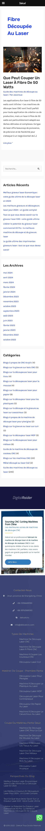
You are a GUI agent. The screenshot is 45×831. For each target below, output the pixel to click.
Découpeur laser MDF (30, 691)
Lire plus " (8, 142)
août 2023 (8, 315)
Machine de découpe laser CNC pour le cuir (30, 729)
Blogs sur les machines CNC (16, 458)
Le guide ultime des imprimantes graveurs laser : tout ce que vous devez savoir (21, 245)
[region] (22, 542)
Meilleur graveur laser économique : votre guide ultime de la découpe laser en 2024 (21, 196)
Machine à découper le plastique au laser (31, 684)
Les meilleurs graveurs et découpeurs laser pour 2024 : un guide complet (21, 792)
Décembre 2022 (11, 334)
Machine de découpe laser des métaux (30, 752)
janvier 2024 (9, 292)
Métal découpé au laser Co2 (16, 463)
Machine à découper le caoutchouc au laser (31, 712)
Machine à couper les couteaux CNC (30, 655)
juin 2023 (7, 320)
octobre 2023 (9, 306)
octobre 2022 (9, 339)
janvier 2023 (9, 330)
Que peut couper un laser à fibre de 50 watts (21, 82)
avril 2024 (8, 277)
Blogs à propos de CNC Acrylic (17, 362)
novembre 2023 (10, 301)
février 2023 (9, 325)
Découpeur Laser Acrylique (27, 767)
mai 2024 (7, 272)
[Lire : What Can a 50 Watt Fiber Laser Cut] (22, 59)
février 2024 (9, 287)
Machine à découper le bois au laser (31, 759)
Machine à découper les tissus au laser (29, 744)
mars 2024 (8, 282)
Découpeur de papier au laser (30, 705)
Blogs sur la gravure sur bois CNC (19, 367)
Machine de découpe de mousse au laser (30, 736)
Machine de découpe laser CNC (30, 640)
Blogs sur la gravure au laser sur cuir (20, 426)
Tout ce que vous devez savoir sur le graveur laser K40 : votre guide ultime (22, 800)
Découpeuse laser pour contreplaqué (31, 697)
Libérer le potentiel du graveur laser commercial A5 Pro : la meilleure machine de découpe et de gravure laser (21, 809)
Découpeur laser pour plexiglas (30, 677)
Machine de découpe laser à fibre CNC (30, 648)
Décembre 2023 (11, 296)
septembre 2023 (11, 311)
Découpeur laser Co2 (30, 662)
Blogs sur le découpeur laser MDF (19, 435)
